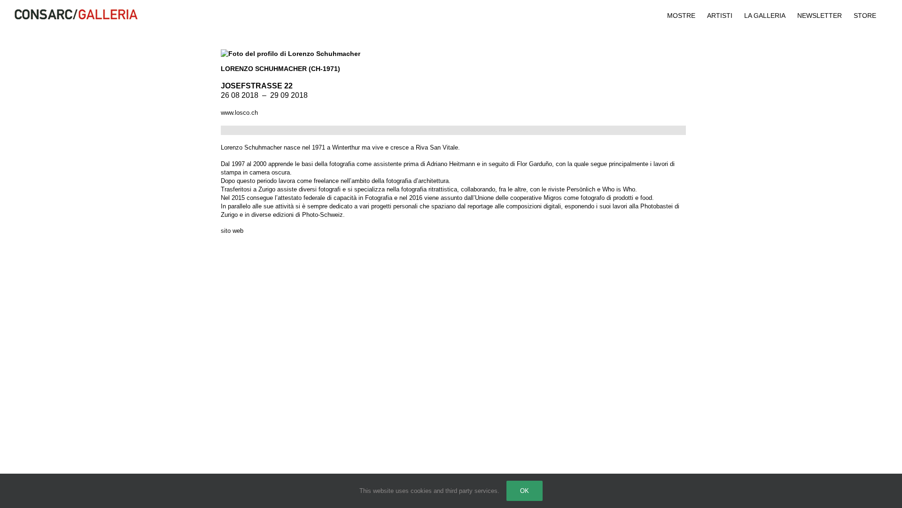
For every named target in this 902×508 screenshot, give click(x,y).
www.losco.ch (239, 112)
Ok (524, 490)
